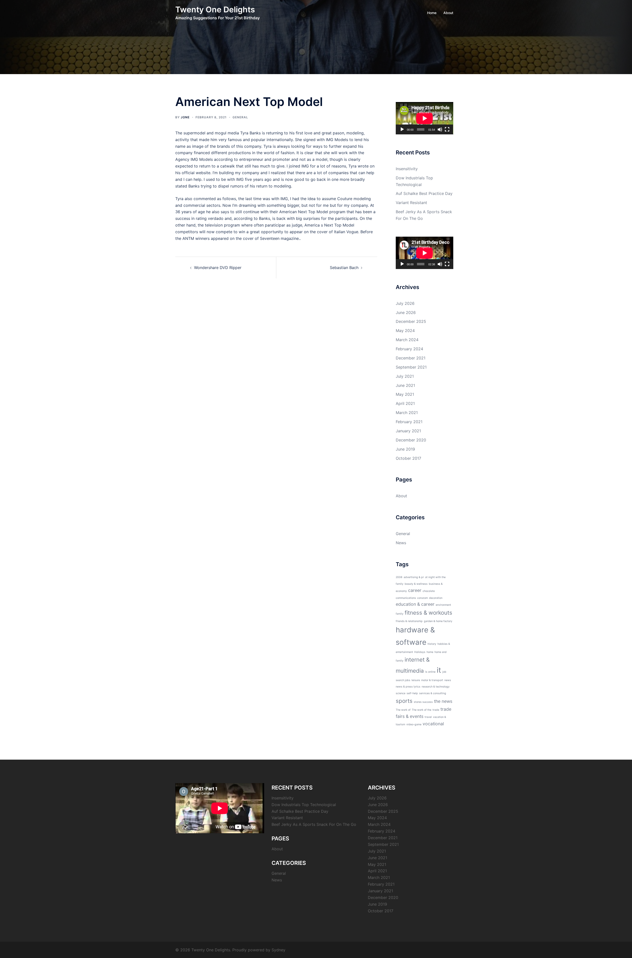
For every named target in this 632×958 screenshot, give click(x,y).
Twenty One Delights (215, 9)
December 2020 (411, 439)
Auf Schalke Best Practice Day (424, 193)
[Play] (402, 129)
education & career (415, 604)
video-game (413, 724)
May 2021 (405, 394)
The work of (403, 709)
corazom (422, 598)
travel (428, 717)
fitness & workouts (428, 612)
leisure (416, 680)
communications (406, 598)
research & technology (436, 686)
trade (436, 709)
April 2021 (405, 403)
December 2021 (410, 357)
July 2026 (405, 303)
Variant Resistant (411, 202)
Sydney (278, 949)
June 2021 (405, 385)
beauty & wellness (416, 583)
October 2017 (408, 458)
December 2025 (411, 321)
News (401, 542)
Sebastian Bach (344, 267)
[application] (424, 118)
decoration (435, 598)
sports (404, 700)
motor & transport (432, 680)
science (400, 693)
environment (443, 604)
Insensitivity (407, 168)
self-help (412, 693)
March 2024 (407, 339)
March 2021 (407, 412)
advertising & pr (414, 577)
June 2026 (406, 312)
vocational (433, 723)
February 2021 (409, 421)
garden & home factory (438, 621)
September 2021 (411, 367)
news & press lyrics (408, 686)
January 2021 (408, 430)
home (430, 652)
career (414, 590)
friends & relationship (409, 621)
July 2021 (405, 376)
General (240, 117)
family (399, 613)
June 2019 (405, 449)
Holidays (419, 652)
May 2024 (405, 330)
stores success (423, 702)
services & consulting (432, 693)
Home (431, 13)
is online (430, 671)
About (448, 13)
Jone (185, 117)
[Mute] (439, 129)
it (439, 670)
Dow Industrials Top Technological (304, 804)
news (447, 680)
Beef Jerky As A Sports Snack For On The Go (314, 824)
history (432, 644)
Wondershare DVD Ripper (217, 267)
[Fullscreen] (447, 129)
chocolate (429, 591)
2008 (399, 577)
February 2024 (409, 348)
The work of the (421, 709)
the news (443, 701)
